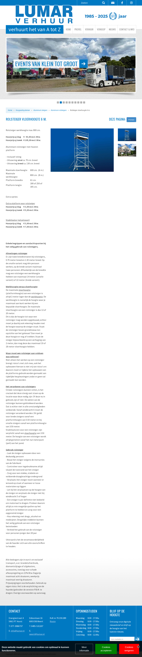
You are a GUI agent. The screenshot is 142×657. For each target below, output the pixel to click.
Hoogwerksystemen (23, 110)
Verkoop (101, 29)
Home (68, 29)
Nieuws (112, 29)
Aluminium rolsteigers (59, 110)
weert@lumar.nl (37, 634)
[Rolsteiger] (82, 150)
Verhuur (89, 29)
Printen (131, 119)
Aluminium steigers (40, 110)
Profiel (78, 29)
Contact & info (126, 29)
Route (53, 621)
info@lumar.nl (18, 630)
